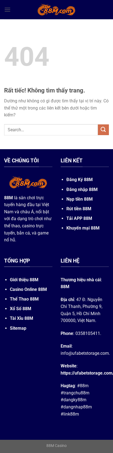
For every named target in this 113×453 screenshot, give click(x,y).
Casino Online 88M (28, 289)
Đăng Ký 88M (79, 179)
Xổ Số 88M (20, 308)
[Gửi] (103, 129)
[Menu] (7, 9)
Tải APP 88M (79, 218)
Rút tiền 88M (78, 208)
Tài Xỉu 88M (21, 318)
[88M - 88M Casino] (56, 10)
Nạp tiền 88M (79, 199)
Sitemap (18, 328)
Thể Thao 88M (24, 299)
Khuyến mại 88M (83, 228)
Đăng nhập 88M (82, 189)
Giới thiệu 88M (24, 279)
